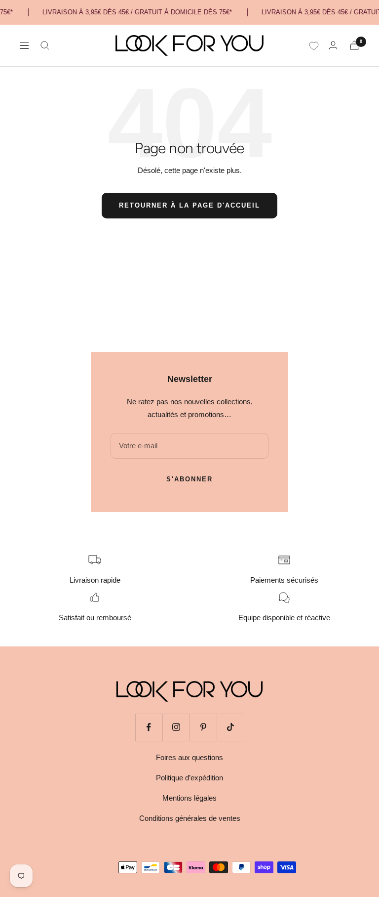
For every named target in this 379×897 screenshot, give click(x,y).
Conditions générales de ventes (189, 818)
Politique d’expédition (189, 777)
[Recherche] (44, 45)
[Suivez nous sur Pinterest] (203, 727)
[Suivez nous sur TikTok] (230, 727)
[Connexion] (333, 45)
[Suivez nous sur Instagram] (176, 727)
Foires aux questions (189, 757)
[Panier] (354, 45)
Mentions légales (189, 798)
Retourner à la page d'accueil (189, 205)
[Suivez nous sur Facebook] (148, 727)
